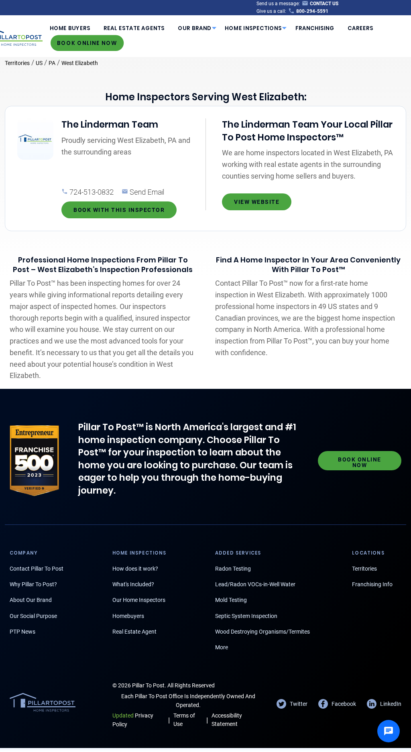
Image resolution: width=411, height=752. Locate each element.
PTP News (22, 631)
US (39, 63)
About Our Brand (31, 600)
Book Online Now (87, 42)
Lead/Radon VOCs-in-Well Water (255, 584)
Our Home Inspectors (138, 600)
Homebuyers (128, 616)
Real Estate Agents (134, 28)
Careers (360, 28)
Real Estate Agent (134, 631)
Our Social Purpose (33, 616)
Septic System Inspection (246, 616)
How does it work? (135, 568)
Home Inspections (253, 28)
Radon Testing (233, 568)
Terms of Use (184, 719)
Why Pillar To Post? (33, 584)
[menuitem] (70, 28)
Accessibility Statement (227, 719)
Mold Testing (231, 600)
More (221, 647)
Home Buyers (70, 28)
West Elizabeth (79, 63)
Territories (17, 63)
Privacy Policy (132, 719)
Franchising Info (372, 584)
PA (52, 63)
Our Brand (194, 28)
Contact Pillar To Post (36, 568)
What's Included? (133, 584)
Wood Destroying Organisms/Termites (262, 631)
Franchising (314, 28)
